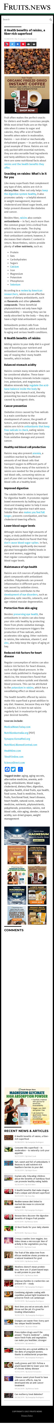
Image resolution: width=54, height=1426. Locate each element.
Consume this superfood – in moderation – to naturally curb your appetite (32, 1150)
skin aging (23, 811)
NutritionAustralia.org (16, 732)
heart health (11, 800)
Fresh (40, 793)
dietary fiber (25, 786)
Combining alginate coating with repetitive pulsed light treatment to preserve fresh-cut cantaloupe (32, 1295)
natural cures (26, 800)
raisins (23, 217)
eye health (43, 790)
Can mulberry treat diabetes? (29, 1394)
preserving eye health (26, 614)
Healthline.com (12, 750)
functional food (19, 797)
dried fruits (29, 790)
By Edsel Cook (31, 1156)
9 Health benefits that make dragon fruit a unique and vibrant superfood (32, 1191)
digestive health (13, 790)
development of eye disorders (21, 594)
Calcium (14, 266)
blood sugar (33, 783)
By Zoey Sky (30, 1196)
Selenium (15, 284)
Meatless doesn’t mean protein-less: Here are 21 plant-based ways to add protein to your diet (31, 1270)
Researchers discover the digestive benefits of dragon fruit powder (31, 1217)
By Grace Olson (31, 1233)
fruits (7, 797)
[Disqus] (27, 971)
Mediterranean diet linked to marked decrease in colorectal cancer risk (29, 1204)
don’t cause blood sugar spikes (21, 542)
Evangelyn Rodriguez (27, 39)
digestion (38, 786)
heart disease (37, 797)
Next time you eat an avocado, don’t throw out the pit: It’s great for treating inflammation (32, 1309)
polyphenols (11, 808)
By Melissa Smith (31, 1222)
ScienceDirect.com (14, 762)
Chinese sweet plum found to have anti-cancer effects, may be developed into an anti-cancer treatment (31, 1381)
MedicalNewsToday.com (17, 727)
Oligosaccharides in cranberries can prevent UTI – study (32, 1282)
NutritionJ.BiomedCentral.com (20, 744)
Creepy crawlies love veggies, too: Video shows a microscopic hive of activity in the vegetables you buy (31, 1241)
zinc (6, 642)
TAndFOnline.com (13, 756)
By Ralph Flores (31, 1170)
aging (25, 775)
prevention (25, 808)
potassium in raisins (22, 687)
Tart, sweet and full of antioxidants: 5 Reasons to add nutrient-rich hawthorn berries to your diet (32, 1165)
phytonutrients (35, 804)
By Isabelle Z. (31, 1343)
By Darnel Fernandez (33, 1372)
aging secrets (36, 775)
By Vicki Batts (30, 1185)
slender (34, 811)
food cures (10, 793)
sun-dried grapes (22, 815)
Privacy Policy (27, 1416)
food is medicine (26, 793)
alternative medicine (15, 779)
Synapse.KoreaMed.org (17, 738)
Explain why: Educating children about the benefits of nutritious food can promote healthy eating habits (32, 1179)
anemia (37, 453)
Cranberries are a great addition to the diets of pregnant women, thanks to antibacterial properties (31, 1352)
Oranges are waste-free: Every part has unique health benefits (32, 1322)
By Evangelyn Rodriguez (35, 1142)
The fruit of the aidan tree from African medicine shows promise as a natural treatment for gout (31, 1255)
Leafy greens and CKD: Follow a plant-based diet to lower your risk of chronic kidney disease (31, 1366)
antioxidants (19, 783)
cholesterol (10, 786)
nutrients (21, 804)
